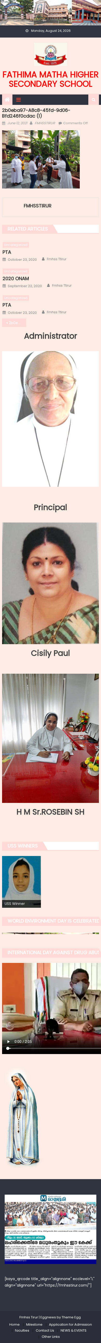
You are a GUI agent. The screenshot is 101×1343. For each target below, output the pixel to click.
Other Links (51, 1336)
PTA (7, 252)
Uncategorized (15, 245)
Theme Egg (71, 1317)
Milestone (34, 1324)
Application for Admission (70, 1324)
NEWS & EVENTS (73, 1330)
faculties (22, 1330)
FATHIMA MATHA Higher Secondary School (51, 79)
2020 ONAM (16, 278)
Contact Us (45, 1330)
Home (14, 1324)
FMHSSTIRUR (45, 123)
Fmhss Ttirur (57, 259)
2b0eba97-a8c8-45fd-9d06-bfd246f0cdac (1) (17, 322)
